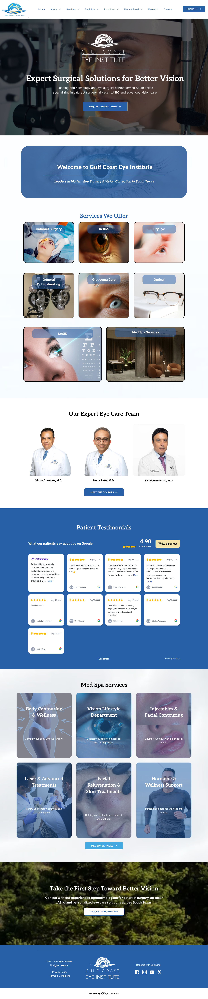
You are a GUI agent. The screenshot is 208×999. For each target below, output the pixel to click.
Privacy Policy (59, 972)
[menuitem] (41, 9)
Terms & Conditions (59, 975)
